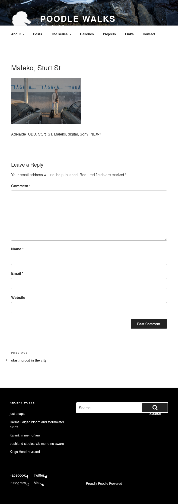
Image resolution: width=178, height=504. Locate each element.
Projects (109, 34)
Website (18, 297)
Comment (21, 185)
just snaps (17, 413)
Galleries (87, 34)
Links (129, 34)
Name (17, 249)
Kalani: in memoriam (25, 435)
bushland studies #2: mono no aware (37, 443)
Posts (37, 34)
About (16, 34)
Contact (149, 34)
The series (59, 34)
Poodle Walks (78, 18)
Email (17, 273)
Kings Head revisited (25, 451)
